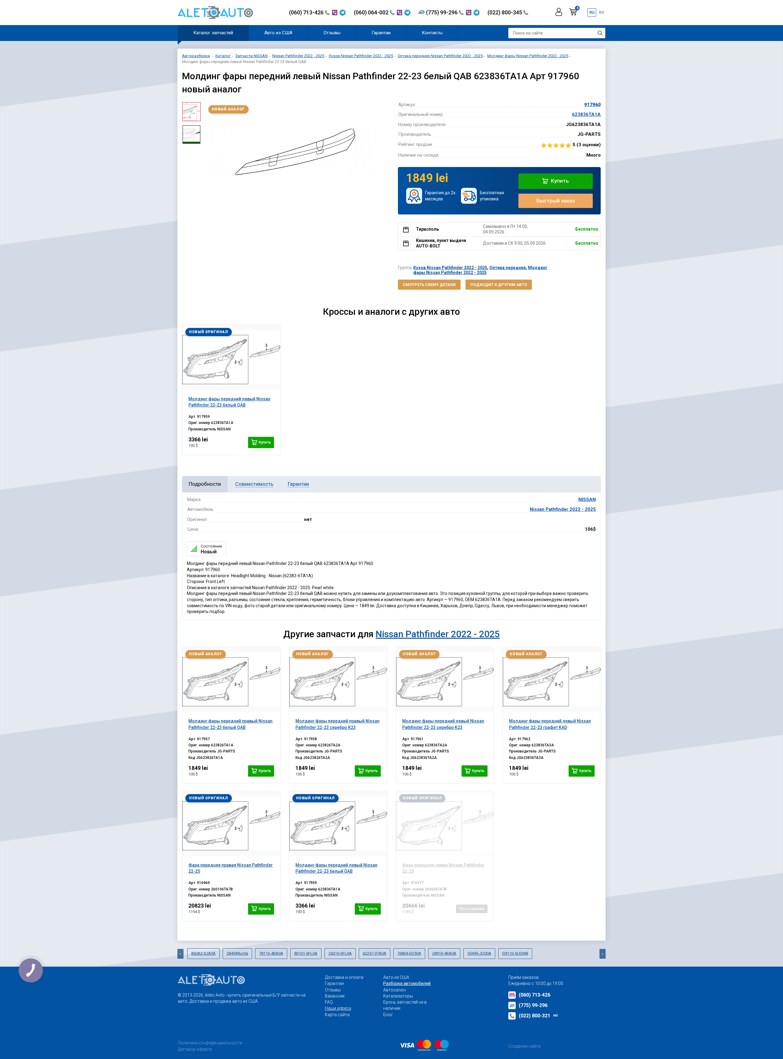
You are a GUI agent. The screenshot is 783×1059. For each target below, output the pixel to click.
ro (601, 12)
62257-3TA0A (374, 953)
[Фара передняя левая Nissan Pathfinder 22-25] (445, 823)
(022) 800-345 (505, 12)
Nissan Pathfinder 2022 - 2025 (563, 509)
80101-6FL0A (305, 953)
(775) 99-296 (442, 12)
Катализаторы (398, 996)
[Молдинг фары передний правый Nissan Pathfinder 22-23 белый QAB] (231, 679)
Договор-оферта (195, 1049)
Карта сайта (337, 1014)
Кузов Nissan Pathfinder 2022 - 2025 (450, 267)
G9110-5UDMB (515, 953)
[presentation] (209, 152)
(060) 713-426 (307, 12)
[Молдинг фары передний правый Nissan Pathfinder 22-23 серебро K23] (338, 679)
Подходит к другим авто (498, 284)
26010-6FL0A (340, 953)
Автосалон (394, 989)
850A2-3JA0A (203, 953)
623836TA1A (586, 114)
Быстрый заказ (555, 201)
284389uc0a (237, 953)
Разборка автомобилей (407, 983)
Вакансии (334, 996)
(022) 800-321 (538, 1016)
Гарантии (381, 32)
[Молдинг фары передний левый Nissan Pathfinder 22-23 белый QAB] (231, 357)
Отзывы (332, 32)
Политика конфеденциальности (210, 1042)
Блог (388, 1014)
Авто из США (278, 32)
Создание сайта (524, 1046)
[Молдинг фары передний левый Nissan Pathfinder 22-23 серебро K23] (445, 679)
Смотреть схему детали (429, 284)
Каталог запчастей (213, 32)
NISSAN (587, 499)
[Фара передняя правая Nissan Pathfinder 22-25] (231, 823)
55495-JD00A (479, 953)
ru (592, 12)
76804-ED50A (409, 953)
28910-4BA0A (444, 953)
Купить (559, 181)
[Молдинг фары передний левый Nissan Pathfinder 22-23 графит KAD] (551, 679)
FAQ (329, 1002)
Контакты (432, 32)
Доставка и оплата (344, 977)
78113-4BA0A (271, 953)
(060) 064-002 (372, 12)
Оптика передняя (507, 267)
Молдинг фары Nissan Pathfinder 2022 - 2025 (480, 270)
